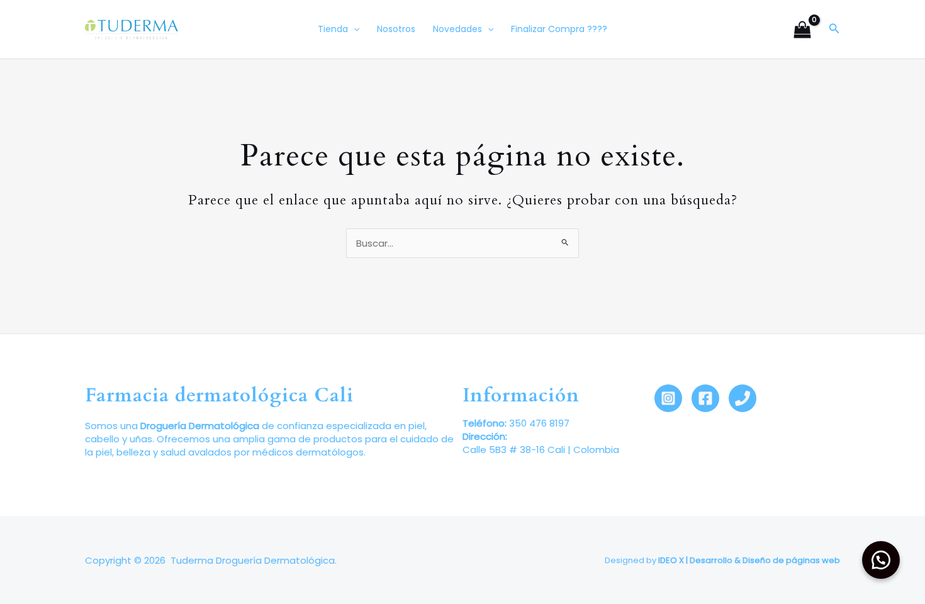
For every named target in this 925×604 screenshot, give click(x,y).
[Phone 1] (742, 398)
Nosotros (396, 29)
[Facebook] (705, 398)
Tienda (333, 29)
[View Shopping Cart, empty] (802, 29)
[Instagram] (668, 398)
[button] (834, 29)
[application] (353, 29)
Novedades (457, 29)
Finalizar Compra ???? (559, 29)
